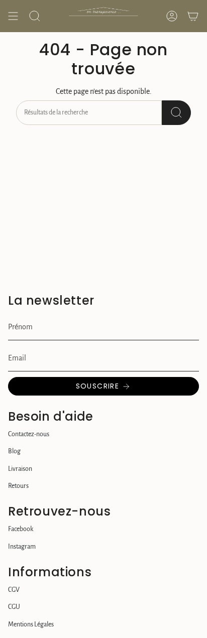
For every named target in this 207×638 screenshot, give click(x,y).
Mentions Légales (31, 624)
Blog (14, 451)
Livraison (20, 468)
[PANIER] (192, 16)
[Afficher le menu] (13, 16)
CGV (14, 589)
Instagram (22, 546)
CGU (14, 606)
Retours (18, 485)
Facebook (20, 529)
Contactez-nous (28, 434)
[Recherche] (176, 112)
